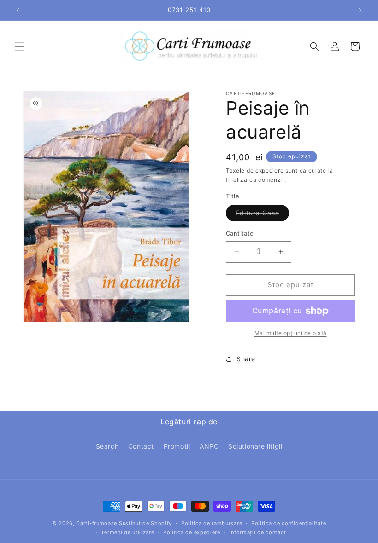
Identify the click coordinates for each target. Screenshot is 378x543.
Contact (141, 446)
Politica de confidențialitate (288, 523)
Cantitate (240, 233)
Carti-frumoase (96, 523)
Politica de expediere (191, 532)
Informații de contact (258, 532)
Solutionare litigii (255, 446)
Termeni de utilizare (127, 532)
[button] (19, 46)
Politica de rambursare (211, 523)
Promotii (177, 446)
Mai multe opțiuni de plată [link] (290, 332)
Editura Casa (262, 214)
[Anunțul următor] (360, 10)
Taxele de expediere (255, 170)
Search (107, 446)
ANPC (209, 446)
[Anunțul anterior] (18, 10)
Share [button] (245, 359)
